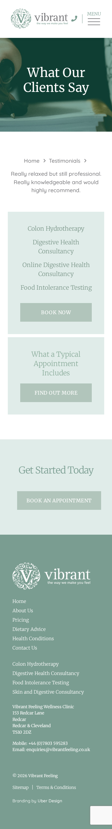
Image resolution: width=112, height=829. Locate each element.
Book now (56, 312)
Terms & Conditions (56, 787)
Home (32, 160)
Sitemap (20, 787)
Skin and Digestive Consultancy (48, 692)
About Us (22, 611)
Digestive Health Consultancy (56, 246)
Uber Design (50, 800)
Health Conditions (33, 638)
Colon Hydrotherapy (56, 228)
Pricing (20, 620)
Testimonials (64, 160)
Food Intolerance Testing (56, 287)
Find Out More (56, 393)
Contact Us (24, 648)
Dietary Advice (29, 629)
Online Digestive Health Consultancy (56, 269)
